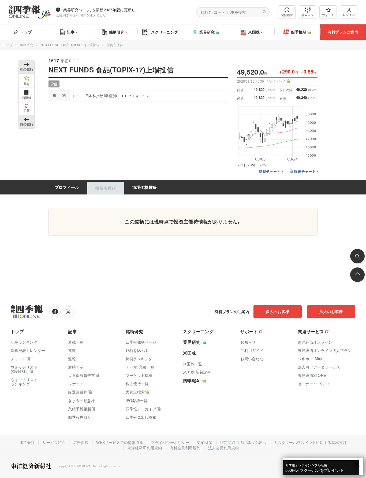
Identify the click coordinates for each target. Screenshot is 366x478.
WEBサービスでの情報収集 (119, 442)
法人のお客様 (331, 311)
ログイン (349, 14)
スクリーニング (164, 32)
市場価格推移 (144, 187)
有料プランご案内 (343, 32)
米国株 (254, 32)
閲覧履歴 (287, 15)
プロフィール (67, 187)
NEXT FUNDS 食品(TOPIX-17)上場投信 (69, 44)
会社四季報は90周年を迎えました (81, 15)
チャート (307, 15)
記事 (70, 32)
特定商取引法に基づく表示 (243, 442)
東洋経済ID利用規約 (145, 447)
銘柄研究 (116, 32)
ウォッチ (328, 15)
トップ (26, 32)
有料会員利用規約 (185, 447)
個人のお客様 (277, 311)
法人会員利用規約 (223, 447)
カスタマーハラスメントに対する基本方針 (310, 442)
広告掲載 (80, 442)
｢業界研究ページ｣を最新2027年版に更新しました (101, 10)
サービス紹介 (53, 442)
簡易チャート (269, 172)
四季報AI (299, 32)
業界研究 (207, 32)
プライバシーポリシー (170, 442)
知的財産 (204, 442)
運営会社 (27, 442)
